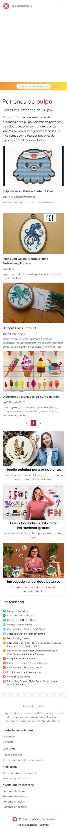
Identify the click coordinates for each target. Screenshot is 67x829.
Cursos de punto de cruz (33, 86)
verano (7, 407)
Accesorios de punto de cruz (19, 773)
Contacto (8, 741)
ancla (17, 411)
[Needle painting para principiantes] (33, 448)
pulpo (14, 202)
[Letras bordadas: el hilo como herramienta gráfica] (33, 502)
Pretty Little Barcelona (18, 676)
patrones (58, 342)
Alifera (10, 269)
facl (18, 342)
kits (40, 274)
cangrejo (43, 407)
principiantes (28, 342)
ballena (34, 411)
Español (28, 706)
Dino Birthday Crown (18, 638)
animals (35, 338)
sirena (44, 411)
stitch (48, 342)
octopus (15, 338)
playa (33, 407)
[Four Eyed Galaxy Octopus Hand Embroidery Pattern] (33, 233)
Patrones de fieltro (14, 791)
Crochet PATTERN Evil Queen (22, 620)
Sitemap (44, 824)
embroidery (30, 274)
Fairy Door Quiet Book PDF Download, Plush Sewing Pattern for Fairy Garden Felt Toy (34, 644)
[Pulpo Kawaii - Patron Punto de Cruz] (33, 166)
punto (6, 346)
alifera (17, 278)
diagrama (23, 346)
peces (53, 407)
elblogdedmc (19, 415)
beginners (8, 342)
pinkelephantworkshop (44, 202)
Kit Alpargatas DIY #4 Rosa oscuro (25, 667)
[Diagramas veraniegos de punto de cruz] (33, 371)
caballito (8, 411)
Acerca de (9, 736)
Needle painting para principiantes (33, 469)
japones (24, 202)
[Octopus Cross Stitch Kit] (33, 303)
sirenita (53, 411)
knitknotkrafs (53, 346)
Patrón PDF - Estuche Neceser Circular (27, 663)
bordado (16, 274)
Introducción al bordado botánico (33, 581)
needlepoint (37, 346)
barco (6, 415)
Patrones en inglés (14, 801)
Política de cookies (27, 824)
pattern (47, 274)
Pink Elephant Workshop (21, 196)
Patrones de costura (15, 796)
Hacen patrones (12, 754)
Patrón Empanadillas (17, 611)
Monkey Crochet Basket (19, 624)
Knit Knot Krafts (15, 333)
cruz (13, 346)
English (39, 706)
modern (7, 278)
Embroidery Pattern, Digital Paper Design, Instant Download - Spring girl (32, 683)
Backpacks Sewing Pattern (21, 658)
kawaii (6, 202)
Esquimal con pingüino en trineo (23, 672)
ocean (25, 338)
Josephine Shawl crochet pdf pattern (26, 633)
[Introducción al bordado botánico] (33, 560)
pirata (15, 407)
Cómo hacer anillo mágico (20, 615)
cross (41, 342)
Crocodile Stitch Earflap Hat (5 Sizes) (26, 629)
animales (46, 338)
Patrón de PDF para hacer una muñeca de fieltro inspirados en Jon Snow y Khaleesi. (32, 652)
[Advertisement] (33, 47)
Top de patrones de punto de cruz (23, 760)
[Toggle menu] (61, 6)
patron (57, 274)
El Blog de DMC (15, 402)
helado (24, 407)
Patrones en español (15, 806)
